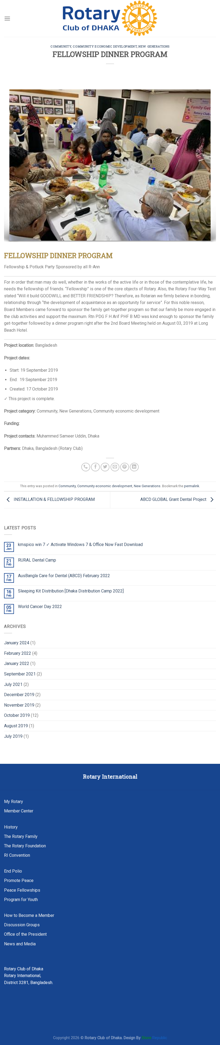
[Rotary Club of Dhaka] (110, 18)
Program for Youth (21, 899)
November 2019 (19, 705)
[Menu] (7, 18)
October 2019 (17, 715)
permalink (191, 486)
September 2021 (20, 674)
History (11, 827)
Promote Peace (19, 880)
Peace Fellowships (22, 890)
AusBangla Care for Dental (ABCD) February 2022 (64, 575)
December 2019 (19, 694)
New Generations (153, 46)
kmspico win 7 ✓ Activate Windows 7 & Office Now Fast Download (80, 544)
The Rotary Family (21, 836)
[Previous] (15, 166)
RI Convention (17, 855)
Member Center (18, 810)
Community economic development (105, 46)
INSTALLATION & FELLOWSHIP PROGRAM (54, 499)
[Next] (205, 166)
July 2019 (13, 736)
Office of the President (25, 934)
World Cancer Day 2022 (40, 606)
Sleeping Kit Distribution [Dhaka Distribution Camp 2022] (71, 591)
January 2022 (16, 663)
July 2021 (13, 684)
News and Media (20, 943)
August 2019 (16, 725)
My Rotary (13, 801)
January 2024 (16, 642)
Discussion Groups (22, 924)
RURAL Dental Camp (37, 560)
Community (60, 46)
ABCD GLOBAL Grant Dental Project (173, 499)
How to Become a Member (29, 915)
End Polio (13, 871)
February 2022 (17, 653)
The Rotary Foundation (25, 845)
